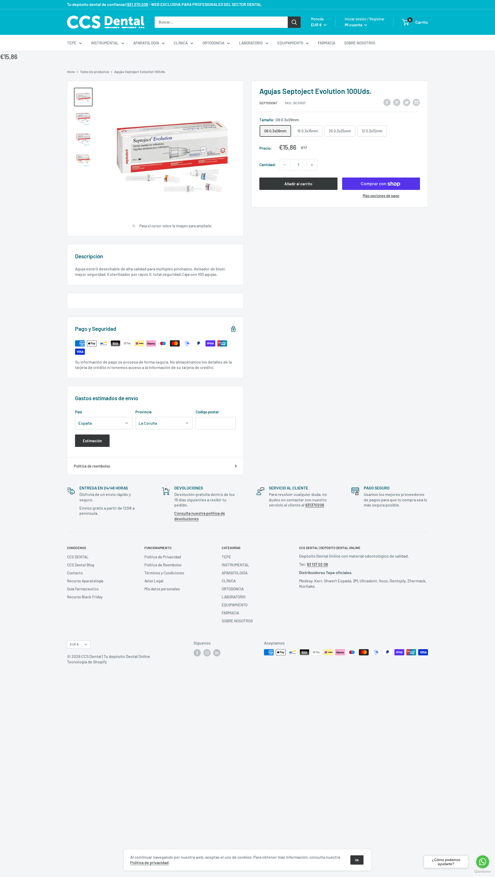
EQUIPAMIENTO (290, 43)
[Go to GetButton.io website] (482, 871)
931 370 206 (137, 4)
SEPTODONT (268, 103)
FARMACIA (326, 43)
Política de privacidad (149, 862)
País (78, 411)
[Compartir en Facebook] (387, 102)
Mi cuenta (354, 24)
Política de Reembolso (163, 564)
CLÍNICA (181, 43)
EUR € (74, 644)
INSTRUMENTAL (105, 43)
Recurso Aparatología (85, 580)
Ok (357, 860)
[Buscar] (294, 22)
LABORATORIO (251, 43)
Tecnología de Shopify (87, 661)
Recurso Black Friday (85, 596)
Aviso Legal (153, 580)
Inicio (71, 72)
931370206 (314, 504)
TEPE (71, 43)
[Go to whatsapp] (482, 861)
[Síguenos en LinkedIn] (216, 652)
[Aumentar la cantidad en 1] (312, 164)
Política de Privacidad (162, 556)
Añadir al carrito (298, 184)
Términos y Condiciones (164, 572)
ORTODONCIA (213, 43)
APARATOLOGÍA (146, 43)
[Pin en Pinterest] (396, 102)
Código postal (207, 411)
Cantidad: (267, 165)
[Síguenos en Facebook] (197, 652)
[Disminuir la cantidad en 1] (284, 164)
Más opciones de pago (381, 196)
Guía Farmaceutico (82, 588)
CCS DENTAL (78, 556)
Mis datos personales (162, 588)
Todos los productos (94, 72)
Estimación (92, 440)
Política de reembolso (92, 466)
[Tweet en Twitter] (406, 102)
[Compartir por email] (416, 102)
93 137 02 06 (317, 564)
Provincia (143, 411)
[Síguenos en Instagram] (207, 652)
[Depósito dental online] (105, 22)
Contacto (75, 572)
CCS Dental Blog (80, 564)
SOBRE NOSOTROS (359, 43)
